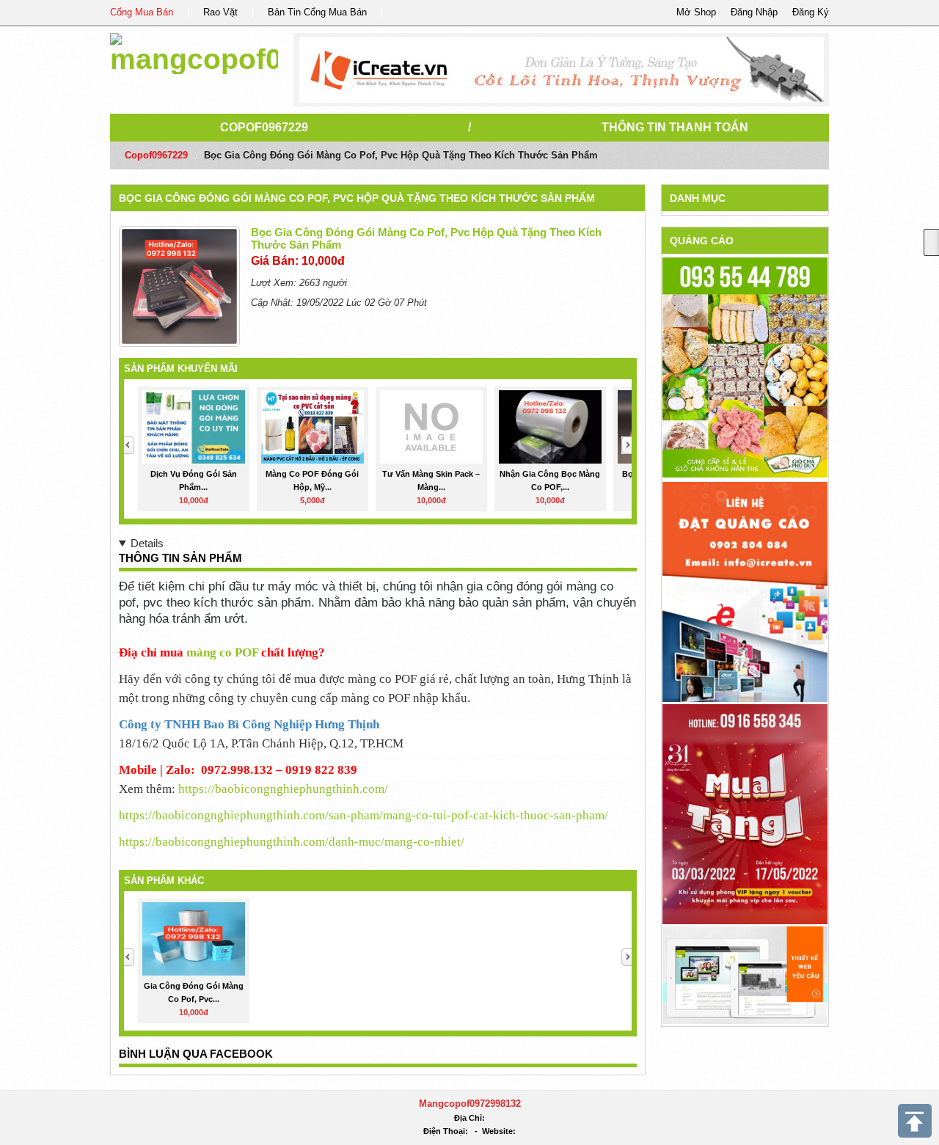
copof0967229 (264, 127)
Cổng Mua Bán (141, 12)
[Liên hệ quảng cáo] (744, 590)
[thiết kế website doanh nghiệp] (744, 974)
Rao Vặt (220, 12)
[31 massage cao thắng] (744, 813)
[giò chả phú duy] (744, 367)
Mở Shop (696, 12)
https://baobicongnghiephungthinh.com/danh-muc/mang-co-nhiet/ (291, 842)
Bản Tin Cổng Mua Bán (317, 12)
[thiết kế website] (561, 70)
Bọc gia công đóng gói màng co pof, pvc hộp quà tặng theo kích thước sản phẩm (357, 198)
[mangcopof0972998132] (194, 51)
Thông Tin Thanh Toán (675, 127)
